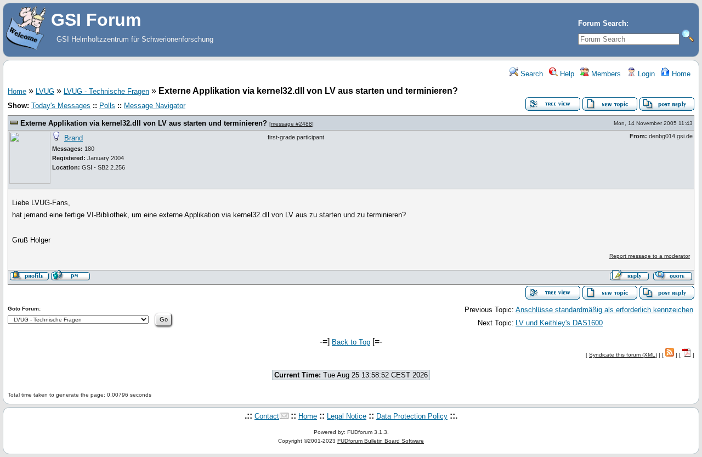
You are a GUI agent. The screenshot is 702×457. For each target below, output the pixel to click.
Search (530, 74)
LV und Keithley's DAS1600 (559, 323)
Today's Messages (60, 105)
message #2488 (291, 124)
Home (680, 74)
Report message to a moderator (649, 256)
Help (566, 74)
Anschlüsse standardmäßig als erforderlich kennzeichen (604, 310)
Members (605, 74)
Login (645, 74)
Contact (266, 416)
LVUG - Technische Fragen (106, 91)
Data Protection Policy (412, 416)
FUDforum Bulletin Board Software (380, 441)
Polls (107, 105)
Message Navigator (154, 105)
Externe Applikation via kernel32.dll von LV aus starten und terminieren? (143, 123)
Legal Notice (346, 416)
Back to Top (351, 342)
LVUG (45, 91)
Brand (73, 138)
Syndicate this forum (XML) (623, 355)
